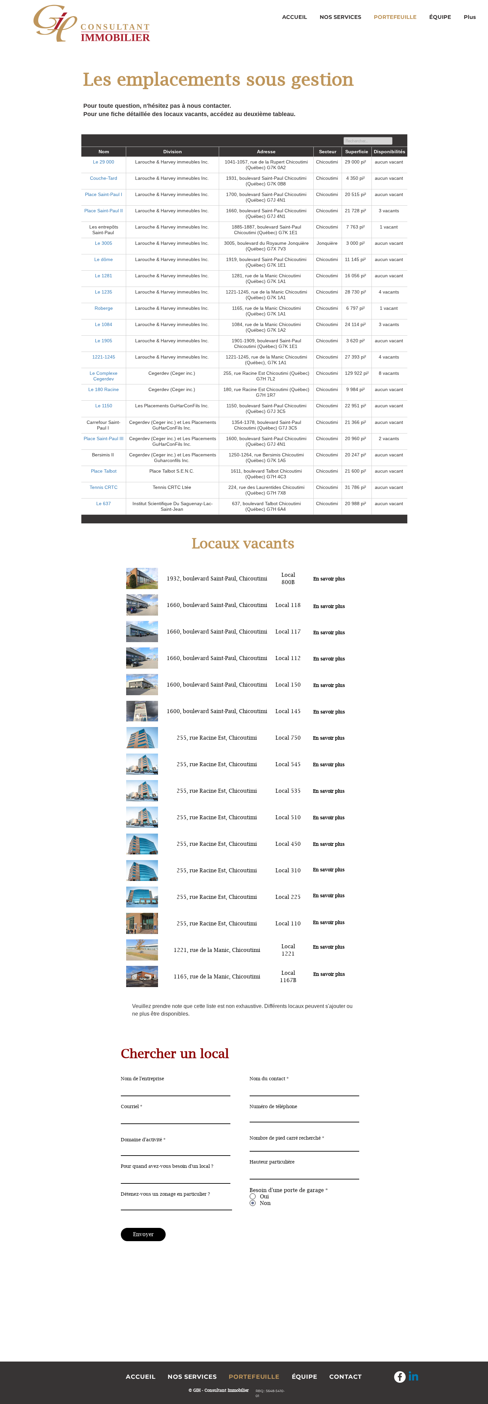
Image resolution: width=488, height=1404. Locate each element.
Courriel (130, 1106)
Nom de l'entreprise (142, 1078)
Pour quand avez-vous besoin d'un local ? (167, 1166)
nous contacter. (209, 105)
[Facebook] (400, 1377)
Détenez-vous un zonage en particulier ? (165, 1194)
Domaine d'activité (141, 1139)
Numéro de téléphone (273, 1106)
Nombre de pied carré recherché (285, 1138)
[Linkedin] (413, 1377)
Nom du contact (267, 1078)
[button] (329, 578)
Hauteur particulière (272, 1162)
